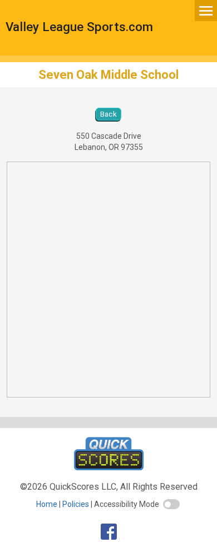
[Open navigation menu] (206, 10)
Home (46, 504)
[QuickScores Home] (109, 467)
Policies (75, 504)
